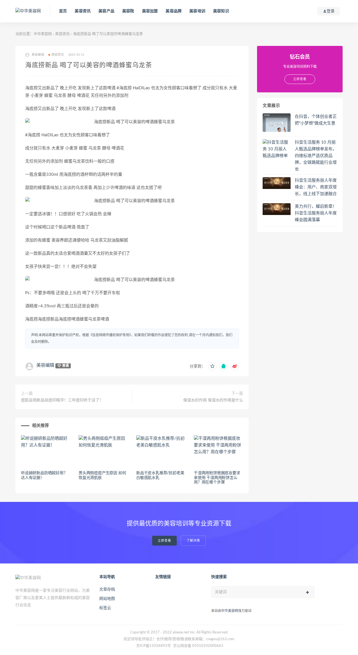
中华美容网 (43, 34)
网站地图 (107, 599)
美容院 (128, 11)
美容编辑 (45, 365)
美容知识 (221, 11)
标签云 (105, 608)
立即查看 (164, 540)
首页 (63, 11)
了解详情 (193, 540)
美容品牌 (174, 11)
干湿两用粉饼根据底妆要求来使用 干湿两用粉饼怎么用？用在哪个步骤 (217, 478)
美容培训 (197, 11)
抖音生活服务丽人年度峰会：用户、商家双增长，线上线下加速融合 (316, 187)
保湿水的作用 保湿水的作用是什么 (213, 400)
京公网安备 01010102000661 (198, 646)
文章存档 (107, 589)
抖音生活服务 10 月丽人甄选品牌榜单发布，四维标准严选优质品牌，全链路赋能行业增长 (316, 155)
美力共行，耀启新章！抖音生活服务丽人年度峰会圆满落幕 (316, 213)
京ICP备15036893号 (153, 646)
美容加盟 (150, 11)
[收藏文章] (212, 366)
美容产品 (106, 11)
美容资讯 (83, 11)
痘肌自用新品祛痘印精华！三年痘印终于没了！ (62, 400)
